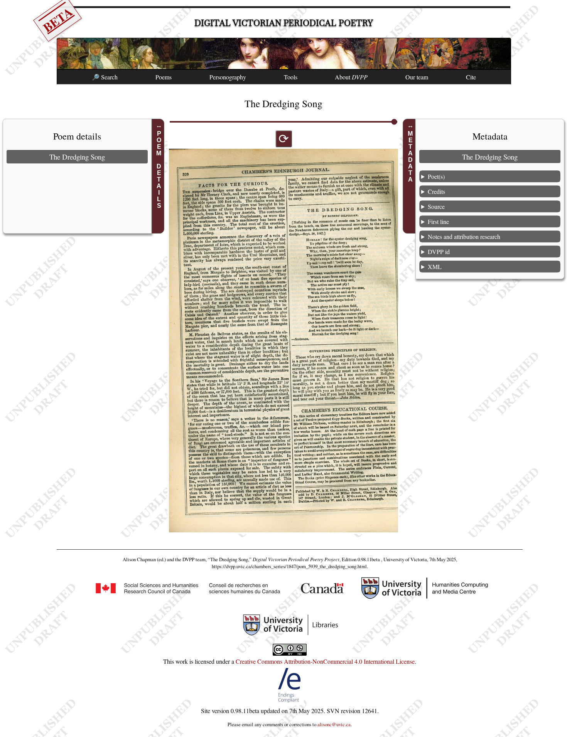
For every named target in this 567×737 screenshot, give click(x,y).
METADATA (410, 156)
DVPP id (439, 251)
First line (438, 221)
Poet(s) (436, 176)
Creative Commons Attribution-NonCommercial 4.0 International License (325, 661)
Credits (436, 191)
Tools (290, 77)
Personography (227, 77)
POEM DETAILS (159, 169)
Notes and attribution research (464, 236)
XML (435, 266)
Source (436, 206)
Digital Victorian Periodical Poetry (283, 23)
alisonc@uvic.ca (334, 724)
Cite (471, 77)
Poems (163, 77)
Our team (416, 77)
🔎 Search (105, 77)
